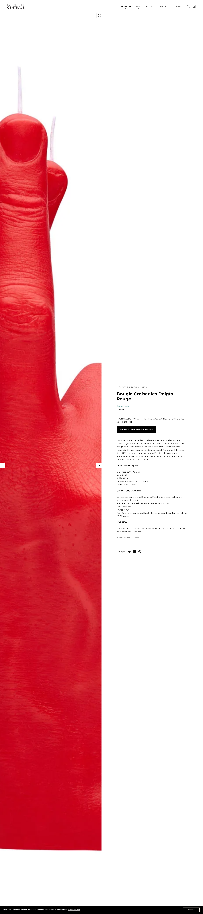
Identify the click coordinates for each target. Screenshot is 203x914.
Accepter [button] (191, 910)
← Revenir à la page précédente (132, 387)
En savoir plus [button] (74, 910)
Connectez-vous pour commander (136, 430)
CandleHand (123, 406)
